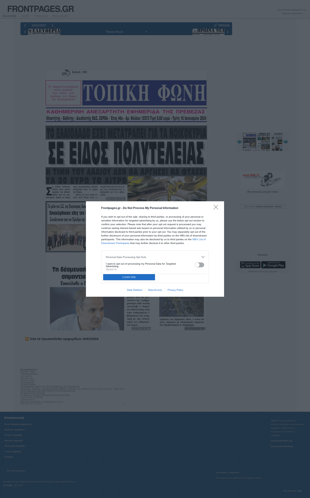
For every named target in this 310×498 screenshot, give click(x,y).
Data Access (155, 289)
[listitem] (155, 257)
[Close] (217, 208)
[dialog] (155, 249)
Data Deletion (134, 289)
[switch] (199, 264)
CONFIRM (129, 277)
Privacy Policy (175, 289)
